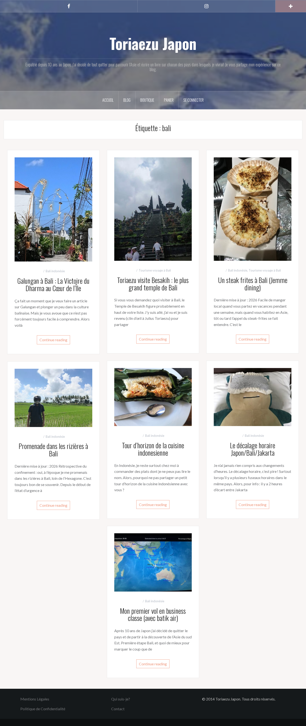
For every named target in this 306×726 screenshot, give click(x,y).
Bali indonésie (55, 271)
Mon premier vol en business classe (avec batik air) (153, 614)
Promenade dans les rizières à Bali (53, 449)
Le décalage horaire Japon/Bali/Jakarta (252, 449)
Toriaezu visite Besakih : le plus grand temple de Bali (153, 283)
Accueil (108, 100)
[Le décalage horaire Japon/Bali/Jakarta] (252, 396)
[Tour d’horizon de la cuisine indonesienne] (153, 396)
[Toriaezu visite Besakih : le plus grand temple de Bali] (153, 208)
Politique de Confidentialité (42, 708)
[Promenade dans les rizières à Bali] (53, 397)
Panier (169, 100)
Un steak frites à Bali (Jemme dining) (252, 283)
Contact (118, 708)
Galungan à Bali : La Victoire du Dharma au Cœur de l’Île (53, 284)
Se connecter (193, 100)
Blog (127, 100)
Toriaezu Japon (153, 43)
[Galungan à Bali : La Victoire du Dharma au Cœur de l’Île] (53, 209)
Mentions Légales (34, 699)
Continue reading (53, 339)
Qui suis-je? (120, 699)
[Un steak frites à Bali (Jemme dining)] (252, 208)
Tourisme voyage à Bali (155, 270)
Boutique (147, 100)
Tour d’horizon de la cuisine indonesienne (153, 449)
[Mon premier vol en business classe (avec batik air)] (153, 562)
